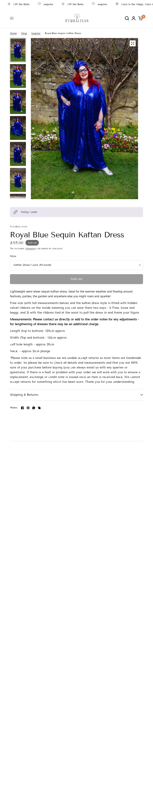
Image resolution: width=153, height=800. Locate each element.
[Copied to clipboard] (39, 407)
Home (13, 33)
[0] (140, 18)
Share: (14, 407)
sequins (40, 4)
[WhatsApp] (33, 407)
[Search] (127, 18)
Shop (24, 33)
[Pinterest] (28, 407)
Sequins (35, 33)
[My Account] (133, 18)
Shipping (31, 248)
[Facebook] (22, 407)
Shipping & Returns (24, 395)
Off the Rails (67, 4)
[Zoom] (133, 43)
